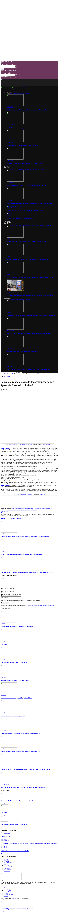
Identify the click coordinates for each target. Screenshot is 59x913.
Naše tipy (22, 93)
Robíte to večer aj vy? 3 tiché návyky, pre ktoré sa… (23, 351)
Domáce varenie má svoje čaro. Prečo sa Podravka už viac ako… (27, 185)
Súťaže (30, 225)
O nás (5, 887)
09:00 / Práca (7, 166)
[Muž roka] (9, 640)
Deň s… (12, 93)
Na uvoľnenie (7, 889)
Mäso (20, 169)
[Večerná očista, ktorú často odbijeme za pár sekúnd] (9, 622)
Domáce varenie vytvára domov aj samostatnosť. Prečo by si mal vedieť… (30, 203)
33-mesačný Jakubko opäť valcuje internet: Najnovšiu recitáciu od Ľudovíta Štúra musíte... (29, 843)
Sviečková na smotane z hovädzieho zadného (15, 851)
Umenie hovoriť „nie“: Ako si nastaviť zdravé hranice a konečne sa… (29, 369)
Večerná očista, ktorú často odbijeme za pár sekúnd (17, 626)
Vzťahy (28, 299)
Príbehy (27, 93)
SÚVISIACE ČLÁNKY (7, 518)
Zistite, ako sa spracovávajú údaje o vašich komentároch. (40, 605)
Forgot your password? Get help (8, 70)
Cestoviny (12, 169)
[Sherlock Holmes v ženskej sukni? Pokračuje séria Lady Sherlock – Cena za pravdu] (15, 272)
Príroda (27, 225)
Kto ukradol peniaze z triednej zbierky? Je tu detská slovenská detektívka (30, 295)
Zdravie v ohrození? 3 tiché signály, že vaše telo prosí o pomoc (22, 510)
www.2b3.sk (14, 898)
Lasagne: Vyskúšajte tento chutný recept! (20, 218)
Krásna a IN (17, 93)
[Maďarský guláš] (5, 833)
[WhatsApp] (19, 501)
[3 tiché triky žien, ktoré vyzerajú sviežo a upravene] (15, 123)
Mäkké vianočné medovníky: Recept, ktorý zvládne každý (25, 210)
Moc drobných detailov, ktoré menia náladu (14, 662)
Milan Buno (3, 512)
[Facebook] (3, 501)
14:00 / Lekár (7, 221)
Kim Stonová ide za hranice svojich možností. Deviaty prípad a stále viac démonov (32, 508)
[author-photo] (4, 511)
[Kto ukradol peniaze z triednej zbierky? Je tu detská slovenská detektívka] (15, 290)
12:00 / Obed (7, 168)
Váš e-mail (17, 74)
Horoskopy (21, 299)
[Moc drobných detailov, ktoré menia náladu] (9, 658)
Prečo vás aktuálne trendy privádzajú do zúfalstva (16, 698)
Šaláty (43, 169)
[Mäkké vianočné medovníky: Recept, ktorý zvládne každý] (14, 206)
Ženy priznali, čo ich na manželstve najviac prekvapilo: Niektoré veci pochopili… (32, 315)
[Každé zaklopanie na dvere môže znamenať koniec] (4, 905)
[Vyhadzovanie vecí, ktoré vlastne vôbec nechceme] (15, 141)
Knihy (20, 225)
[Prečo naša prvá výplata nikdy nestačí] (9, 711)
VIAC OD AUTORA (18, 518)
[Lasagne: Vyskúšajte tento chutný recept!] (9, 213)
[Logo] (6, 89)
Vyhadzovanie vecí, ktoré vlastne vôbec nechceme (22, 145)
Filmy (17, 225)
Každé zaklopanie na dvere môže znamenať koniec (17, 909)
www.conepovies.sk (48, 444)
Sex (25, 299)
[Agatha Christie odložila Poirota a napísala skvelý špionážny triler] (15, 255)
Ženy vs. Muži (33, 299)
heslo (16, 67)
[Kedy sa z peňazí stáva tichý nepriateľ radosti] (9, 675)
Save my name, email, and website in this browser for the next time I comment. (21, 600)
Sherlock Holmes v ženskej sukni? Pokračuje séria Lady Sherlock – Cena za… (31, 277)
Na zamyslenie (7, 890)
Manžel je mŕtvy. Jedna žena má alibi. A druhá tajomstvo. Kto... (21, 751)
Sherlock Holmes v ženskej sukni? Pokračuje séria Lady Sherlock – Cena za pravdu (27, 572)
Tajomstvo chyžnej (5, 448)
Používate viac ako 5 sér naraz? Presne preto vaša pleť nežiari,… (27, 110)
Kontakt (6, 896)
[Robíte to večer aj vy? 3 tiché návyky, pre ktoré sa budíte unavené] (15, 347)
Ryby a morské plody (37, 169)
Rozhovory (48, 225)
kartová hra (42, 494)
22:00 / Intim (7, 298)
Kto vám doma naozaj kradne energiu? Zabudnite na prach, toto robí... (23, 787)
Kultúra (23, 225)
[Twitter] (8, 501)
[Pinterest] (14, 501)
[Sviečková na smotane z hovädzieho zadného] (6, 848)
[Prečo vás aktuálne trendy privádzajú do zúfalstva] (9, 693)
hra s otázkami (28, 444)
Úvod (2, 373)
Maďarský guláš (6, 836)
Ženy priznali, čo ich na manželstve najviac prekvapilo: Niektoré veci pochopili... (26, 769)
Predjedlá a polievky (27, 169)
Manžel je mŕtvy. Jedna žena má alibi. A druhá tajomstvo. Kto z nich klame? (25, 536)
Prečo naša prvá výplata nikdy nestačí (13, 716)
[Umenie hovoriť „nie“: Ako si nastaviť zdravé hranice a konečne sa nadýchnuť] (15, 365)
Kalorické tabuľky (8, 894)
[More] (25, 501)
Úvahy (33, 225)
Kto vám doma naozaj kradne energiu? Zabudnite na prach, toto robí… (29, 333)
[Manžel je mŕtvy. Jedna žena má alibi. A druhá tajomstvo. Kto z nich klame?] (15, 237)
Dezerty (17, 169)
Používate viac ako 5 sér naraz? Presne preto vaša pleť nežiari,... (21, 733)
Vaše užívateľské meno (20, 65)
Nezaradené (3, 623)
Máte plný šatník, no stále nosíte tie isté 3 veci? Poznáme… (25, 163)
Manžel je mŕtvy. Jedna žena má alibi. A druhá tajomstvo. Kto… (27, 241)
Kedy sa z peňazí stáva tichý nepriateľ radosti (15, 680)
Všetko (8, 93)
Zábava (37, 225)
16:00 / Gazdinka (8, 222)
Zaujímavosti (42, 225)
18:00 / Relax (7, 224)
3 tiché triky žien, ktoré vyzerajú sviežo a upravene (23, 128)
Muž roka (4, 644)
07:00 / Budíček (7, 92)
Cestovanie (13, 225)
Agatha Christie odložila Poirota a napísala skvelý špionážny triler (27, 259)
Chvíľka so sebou (14, 299)
